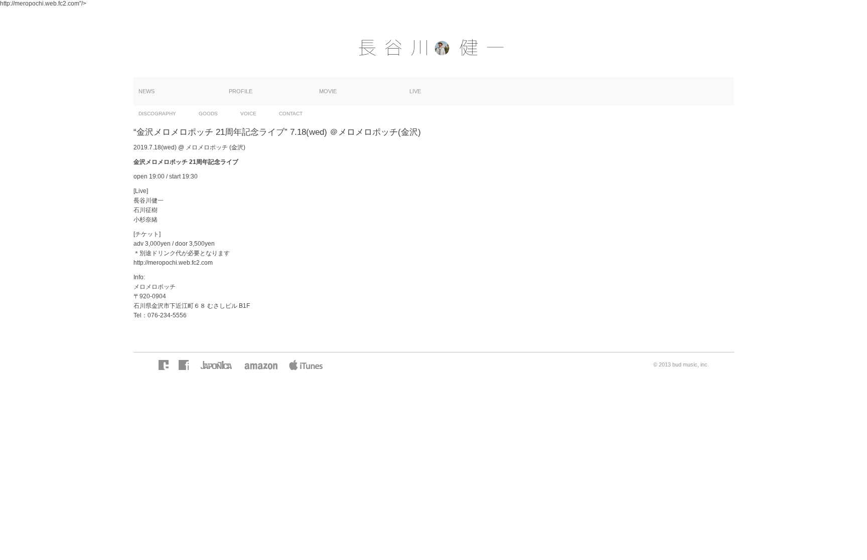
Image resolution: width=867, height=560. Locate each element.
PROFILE (240, 91)
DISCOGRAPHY (157, 113)
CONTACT (291, 113)
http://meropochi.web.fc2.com (173, 262)
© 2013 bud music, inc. (681, 364)
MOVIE (328, 91)
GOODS (208, 113)
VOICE (248, 113)
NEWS (146, 91)
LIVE (415, 91)
